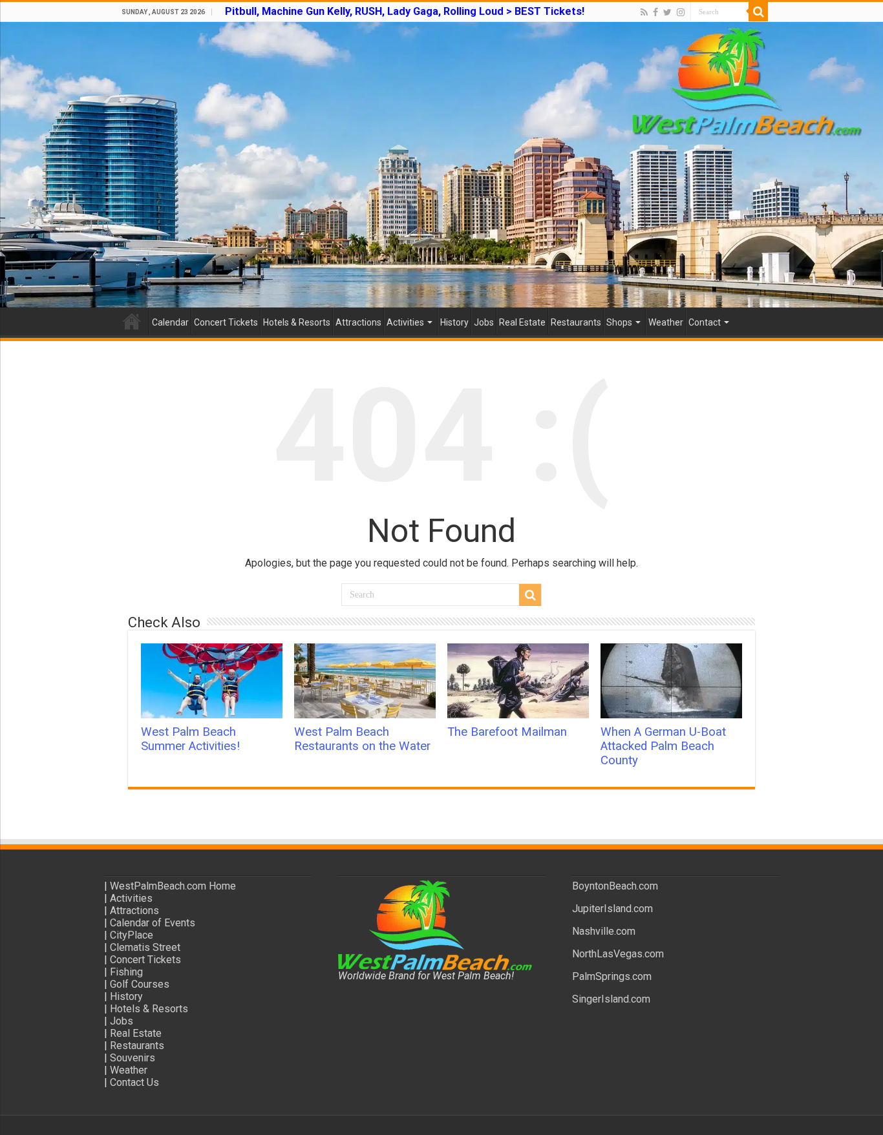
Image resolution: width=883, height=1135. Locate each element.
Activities (405, 322)
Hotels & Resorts (296, 322)
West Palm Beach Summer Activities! (190, 739)
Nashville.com (603, 931)
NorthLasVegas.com (618, 954)
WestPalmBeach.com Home (173, 886)
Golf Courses (139, 984)
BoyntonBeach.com (615, 886)
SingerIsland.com (611, 999)
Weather (665, 322)
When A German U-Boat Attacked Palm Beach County (663, 746)
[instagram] (681, 12)
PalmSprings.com (612, 976)
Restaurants (576, 322)
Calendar (170, 322)
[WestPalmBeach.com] (441, 164)
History (454, 322)
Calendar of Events (152, 923)
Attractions (358, 322)
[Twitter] (667, 12)
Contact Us (134, 1082)
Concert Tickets (226, 322)
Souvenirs (132, 1058)
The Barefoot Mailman (507, 732)
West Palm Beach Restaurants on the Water (362, 739)
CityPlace (131, 935)
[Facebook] (655, 12)
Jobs (484, 322)
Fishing (126, 972)
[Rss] (644, 12)
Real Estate (522, 322)
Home (132, 321)
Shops (619, 322)
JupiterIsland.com (612, 908)
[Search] (758, 11)
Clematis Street (145, 947)
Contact (704, 322)
